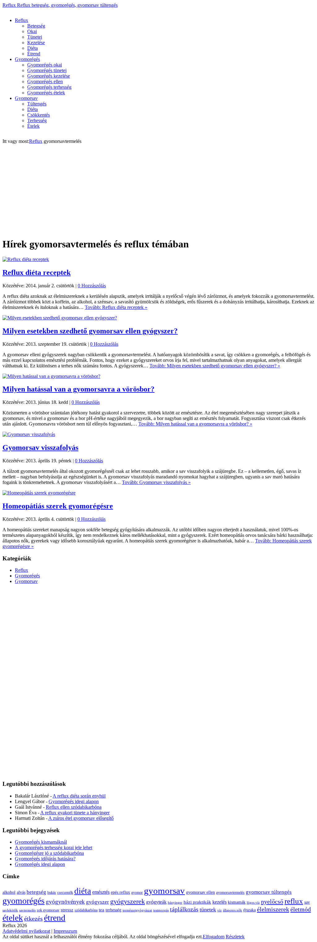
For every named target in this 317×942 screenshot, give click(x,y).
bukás (51, 892)
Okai (32, 31)
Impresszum (65, 931)
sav (307, 902)
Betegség (36, 25)
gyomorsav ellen (200, 892)
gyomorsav (164, 891)
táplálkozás (184, 909)
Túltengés (36, 103)
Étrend (33, 53)
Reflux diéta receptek (36, 272)
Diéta (32, 48)
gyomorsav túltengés (269, 892)
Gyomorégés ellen (45, 81)
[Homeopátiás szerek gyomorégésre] (39, 492)
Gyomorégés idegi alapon (74, 801)
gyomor (137, 892)
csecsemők (65, 892)
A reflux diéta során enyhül (79, 796)
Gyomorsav (26, 98)
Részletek (235, 936)
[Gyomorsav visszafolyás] (28, 434)
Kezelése (36, 42)
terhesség (113, 910)
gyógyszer (97, 902)
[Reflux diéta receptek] (25, 259)
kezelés (219, 902)
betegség (36, 892)
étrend (54, 918)
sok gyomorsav (48, 910)
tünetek (208, 909)
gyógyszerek (127, 901)
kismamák (236, 902)
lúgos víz (253, 902)
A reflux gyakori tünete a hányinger (75, 812)
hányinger (175, 902)
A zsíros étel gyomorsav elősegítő (81, 818)
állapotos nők (232, 910)
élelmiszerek (273, 909)
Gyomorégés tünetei (47, 70)
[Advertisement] (115, 10)
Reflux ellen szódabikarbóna (74, 807)
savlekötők (10, 910)
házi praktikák (197, 902)
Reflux (60, 5)
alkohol (8, 892)
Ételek (33, 126)
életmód (300, 909)
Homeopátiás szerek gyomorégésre (57, 506)
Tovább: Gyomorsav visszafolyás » (156, 482)
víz (219, 910)
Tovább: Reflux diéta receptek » (116, 307)
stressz (67, 909)
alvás (21, 892)
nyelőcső (272, 901)
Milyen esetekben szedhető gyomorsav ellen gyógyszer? (90, 331)
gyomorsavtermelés (230, 892)
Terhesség (37, 120)
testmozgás (161, 910)
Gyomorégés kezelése (48, 76)
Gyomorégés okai (44, 64)
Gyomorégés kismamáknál (41, 842)
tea (101, 909)
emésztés (101, 892)
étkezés (33, 918)
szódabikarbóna (86, 910)
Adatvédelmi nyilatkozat (26, 931)
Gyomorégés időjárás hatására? (45, 858)
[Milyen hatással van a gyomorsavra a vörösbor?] (51, 376)
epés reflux (120, 892)
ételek (12, 918)
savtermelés (27, 910)
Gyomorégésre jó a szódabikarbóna (49, 853)
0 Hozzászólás (92, 285)
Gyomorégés (27, 59)
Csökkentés (38, 115)
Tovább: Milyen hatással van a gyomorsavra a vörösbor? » (195, 423)
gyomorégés (23, 901)
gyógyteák (156, 902)
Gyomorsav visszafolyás (40, 447)
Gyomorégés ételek (46, 92)
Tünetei (34, 37)
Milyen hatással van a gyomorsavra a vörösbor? (78, 389)
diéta (82, 891)
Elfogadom (213, 936)
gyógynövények (65, 901)
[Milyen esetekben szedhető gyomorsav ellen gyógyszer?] (59, 317)
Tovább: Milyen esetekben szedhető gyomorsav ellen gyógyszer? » (215, 365)
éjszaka (249, 910)
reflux (293, 901)
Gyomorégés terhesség (49, 87)
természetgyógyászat (137, 910)
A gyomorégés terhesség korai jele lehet (53, 847)
